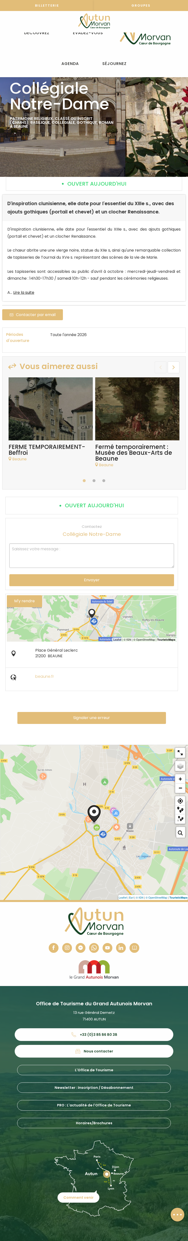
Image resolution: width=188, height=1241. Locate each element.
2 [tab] (94, 480)
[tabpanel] (50, 422)
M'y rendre (24, 601)
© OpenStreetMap (156, 897)
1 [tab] (84, 480)
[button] (36, 33)
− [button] (180, 788)
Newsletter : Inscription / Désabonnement (94, 1087)
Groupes (141, 5)
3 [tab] (103, 480)
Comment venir (78, 1197)
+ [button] (180, 779)
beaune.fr (44, 676)
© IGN (139, 897)
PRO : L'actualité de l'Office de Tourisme (94, 1105)
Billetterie (47, 5)
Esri (131, 897)
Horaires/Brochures (94, 1123)
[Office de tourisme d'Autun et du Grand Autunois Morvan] (145, 33)
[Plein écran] (180, 752)
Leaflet (123, 897)
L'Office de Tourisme (94, 1070)
